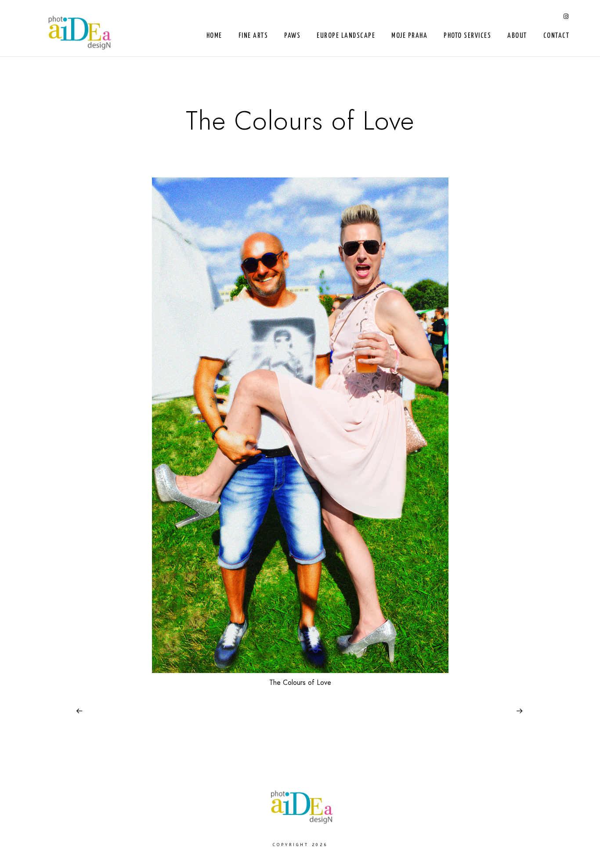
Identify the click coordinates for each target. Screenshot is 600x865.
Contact (556, 36)
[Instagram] (566, 18)
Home (214, 36)
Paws (292, 36)
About (517, 36)
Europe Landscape (346, 36)
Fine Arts (253, 36)
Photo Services (467, 36)
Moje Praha (409, 36)
